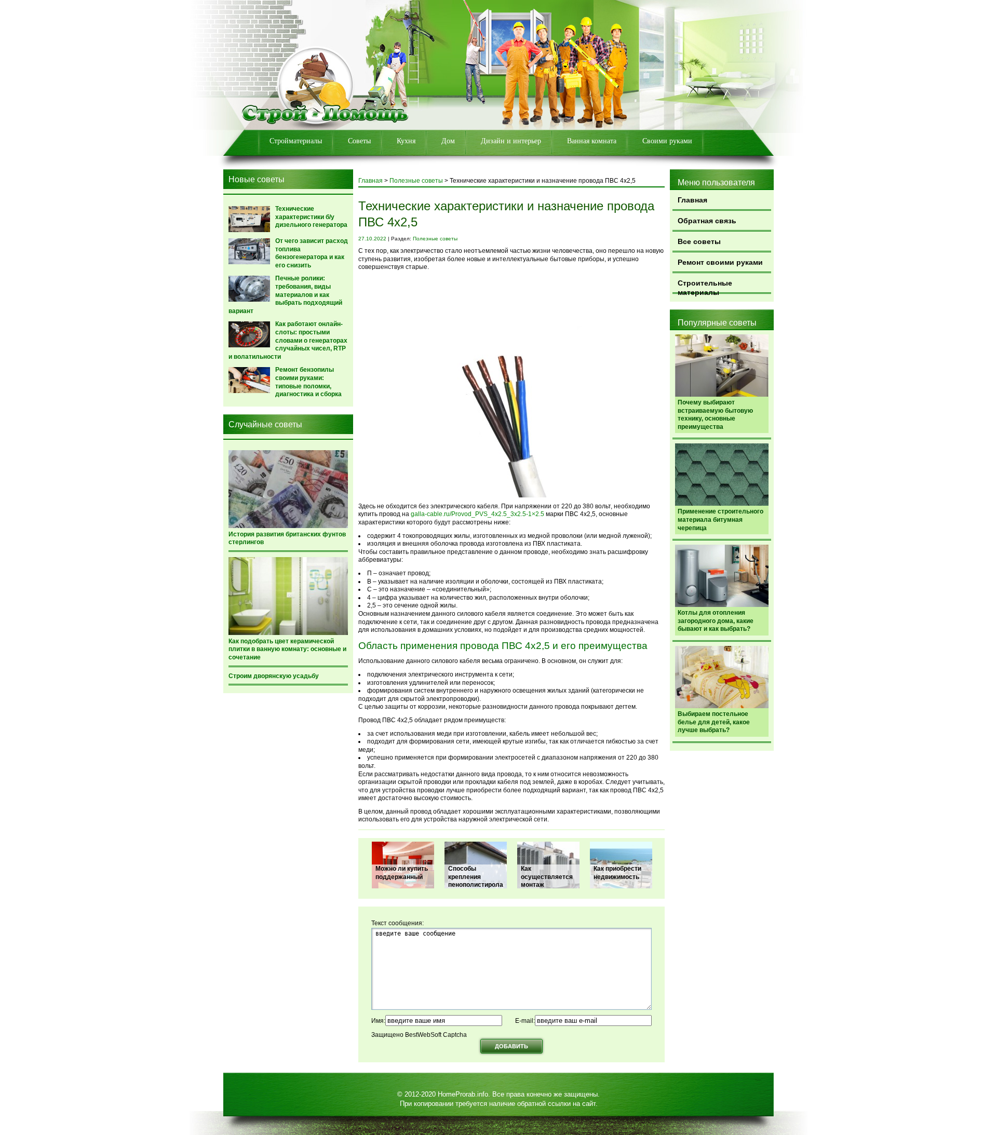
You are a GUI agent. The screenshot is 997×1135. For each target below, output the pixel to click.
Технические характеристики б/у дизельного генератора (311, 216)
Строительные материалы (705, 286)
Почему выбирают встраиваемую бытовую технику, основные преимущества (715, 414)
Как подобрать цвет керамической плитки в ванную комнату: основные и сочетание (287, 649)
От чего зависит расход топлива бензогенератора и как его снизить (311, 253)
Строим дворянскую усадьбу (273, 676)
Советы (359, 141)
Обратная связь (707, 221)
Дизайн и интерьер (511, 141)
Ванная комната (591, 141)
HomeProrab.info (463, 1094)
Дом (448, 141)
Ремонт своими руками (720, 262)
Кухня (406, 141)
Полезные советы (416, 180)
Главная (692, 200)
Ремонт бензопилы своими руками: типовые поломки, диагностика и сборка (308, 382)
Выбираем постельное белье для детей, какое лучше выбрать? (714, 722)
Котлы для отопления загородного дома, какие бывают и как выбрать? (715, 620)
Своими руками (667, 141)
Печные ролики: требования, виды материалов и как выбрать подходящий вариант (285, 294)
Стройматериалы (296, 141)
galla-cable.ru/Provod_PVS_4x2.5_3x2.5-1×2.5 (477, 514)
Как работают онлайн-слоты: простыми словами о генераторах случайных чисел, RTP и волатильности (287, 340)
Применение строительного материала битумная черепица (720, 519)
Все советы (699, 241)
